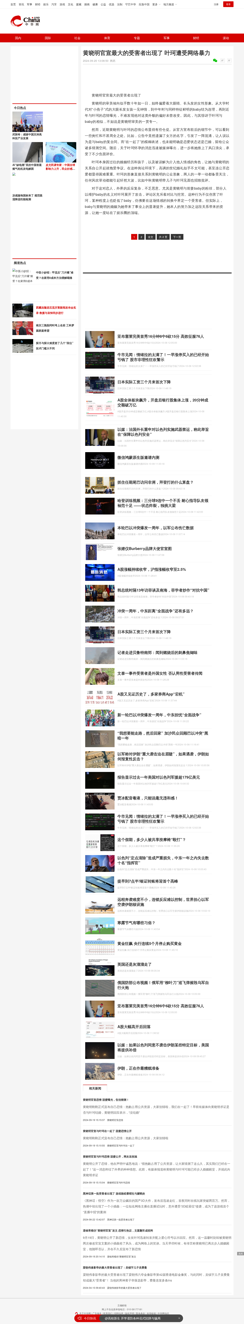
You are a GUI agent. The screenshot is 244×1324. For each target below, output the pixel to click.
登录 (228, 4)
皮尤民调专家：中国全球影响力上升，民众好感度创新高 (60, 168)
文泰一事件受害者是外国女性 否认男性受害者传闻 (159, 673)
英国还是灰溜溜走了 (134, 964)
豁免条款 (140, 1313)
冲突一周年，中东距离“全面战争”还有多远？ (155, 610)
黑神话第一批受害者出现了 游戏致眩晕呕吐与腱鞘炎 (114, 1193)
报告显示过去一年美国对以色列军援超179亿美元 (158, 777)
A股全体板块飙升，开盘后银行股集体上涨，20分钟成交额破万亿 (162, 402)
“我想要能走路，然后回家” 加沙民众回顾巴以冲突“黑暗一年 (162, 735)
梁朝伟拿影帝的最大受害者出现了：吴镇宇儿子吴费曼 (115, 1267)
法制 (119, 4)
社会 (77, 38)
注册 (216, 4)
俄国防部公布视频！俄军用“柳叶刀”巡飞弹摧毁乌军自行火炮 (163, 985)
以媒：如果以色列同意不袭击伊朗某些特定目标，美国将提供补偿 (163, 1047)
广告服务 (97, 1313)
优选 (111, 4)
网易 (112, 61)
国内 (18, 38)
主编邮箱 (122, 1305)
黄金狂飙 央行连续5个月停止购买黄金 (149, 943)
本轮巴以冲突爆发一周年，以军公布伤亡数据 (155, 527)
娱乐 (46, 4)
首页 (13, 4)
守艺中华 (130, 4)
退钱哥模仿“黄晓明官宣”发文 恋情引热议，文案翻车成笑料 (118, 1230)
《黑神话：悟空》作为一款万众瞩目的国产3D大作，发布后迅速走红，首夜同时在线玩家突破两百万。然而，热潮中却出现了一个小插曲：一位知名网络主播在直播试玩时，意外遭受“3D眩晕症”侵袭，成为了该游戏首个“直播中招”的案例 (156, 1206)
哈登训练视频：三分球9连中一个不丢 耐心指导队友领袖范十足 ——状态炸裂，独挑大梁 (162, 503)
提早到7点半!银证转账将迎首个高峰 (147, 881)
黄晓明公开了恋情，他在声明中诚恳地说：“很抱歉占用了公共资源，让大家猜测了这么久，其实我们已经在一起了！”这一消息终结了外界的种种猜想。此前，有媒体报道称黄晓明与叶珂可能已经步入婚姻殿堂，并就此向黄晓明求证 (156, 1169)
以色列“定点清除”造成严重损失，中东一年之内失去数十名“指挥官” (163, 860)
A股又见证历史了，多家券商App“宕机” (151, 694)
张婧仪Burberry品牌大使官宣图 (144, 548)
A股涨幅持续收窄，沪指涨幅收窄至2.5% (151, 569)
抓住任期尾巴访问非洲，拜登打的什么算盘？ (155, 482)
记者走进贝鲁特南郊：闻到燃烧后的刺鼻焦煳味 (157, 652)
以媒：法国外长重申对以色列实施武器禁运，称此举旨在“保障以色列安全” (163, 431)
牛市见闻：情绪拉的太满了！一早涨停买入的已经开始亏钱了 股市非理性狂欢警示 (163, 357)
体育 (107, 38)
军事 (29, 4)
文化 (70, 4)
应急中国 (144, 4)
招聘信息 (118, 1313)
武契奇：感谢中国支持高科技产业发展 (27, 136)
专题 (137, 38)
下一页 (177, 237)
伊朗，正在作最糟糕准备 (138, 1068)
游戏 (62, 4)
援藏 (78, 4)
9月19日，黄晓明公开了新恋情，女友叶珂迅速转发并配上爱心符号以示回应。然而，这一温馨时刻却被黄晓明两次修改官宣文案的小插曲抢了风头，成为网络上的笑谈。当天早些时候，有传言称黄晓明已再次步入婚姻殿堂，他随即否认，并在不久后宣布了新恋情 (157, 1243)
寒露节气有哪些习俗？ (136, 922)
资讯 (21, 4)
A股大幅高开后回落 (134, 1026)
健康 (95, 4)
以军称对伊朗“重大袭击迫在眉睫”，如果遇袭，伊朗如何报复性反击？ (163, 756)
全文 (150, 237)
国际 (48, 38)
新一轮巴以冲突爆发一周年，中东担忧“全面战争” (159, 714)
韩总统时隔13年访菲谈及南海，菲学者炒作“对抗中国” (163, 590)
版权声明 (129, 1313)
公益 (103, 4)
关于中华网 (85, 1313)
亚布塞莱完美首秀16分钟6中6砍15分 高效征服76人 (160, 336)
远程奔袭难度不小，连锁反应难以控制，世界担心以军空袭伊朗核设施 (163, 901)
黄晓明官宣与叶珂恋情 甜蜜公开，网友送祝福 (110, 1156)
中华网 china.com (26, 21)
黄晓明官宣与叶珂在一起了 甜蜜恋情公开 (107, 1131)
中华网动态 (163, 1313)
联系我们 (107, 1313)
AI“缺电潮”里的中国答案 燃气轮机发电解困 (27, 166)
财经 (37, 4)
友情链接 (151, 1313)
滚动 (226, 38)
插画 (87, 4)
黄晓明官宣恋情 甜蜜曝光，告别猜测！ (106, 1099)
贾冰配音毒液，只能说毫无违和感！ (147, 798)
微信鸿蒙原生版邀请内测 (138, 457)
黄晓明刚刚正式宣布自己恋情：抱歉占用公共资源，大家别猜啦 (125, 1138)
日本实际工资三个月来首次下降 (144, 381)
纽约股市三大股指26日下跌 (123, 1318)
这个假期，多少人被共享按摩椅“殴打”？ (151, 839)
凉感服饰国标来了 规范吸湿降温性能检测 (27, 197)
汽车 (54, 4)
